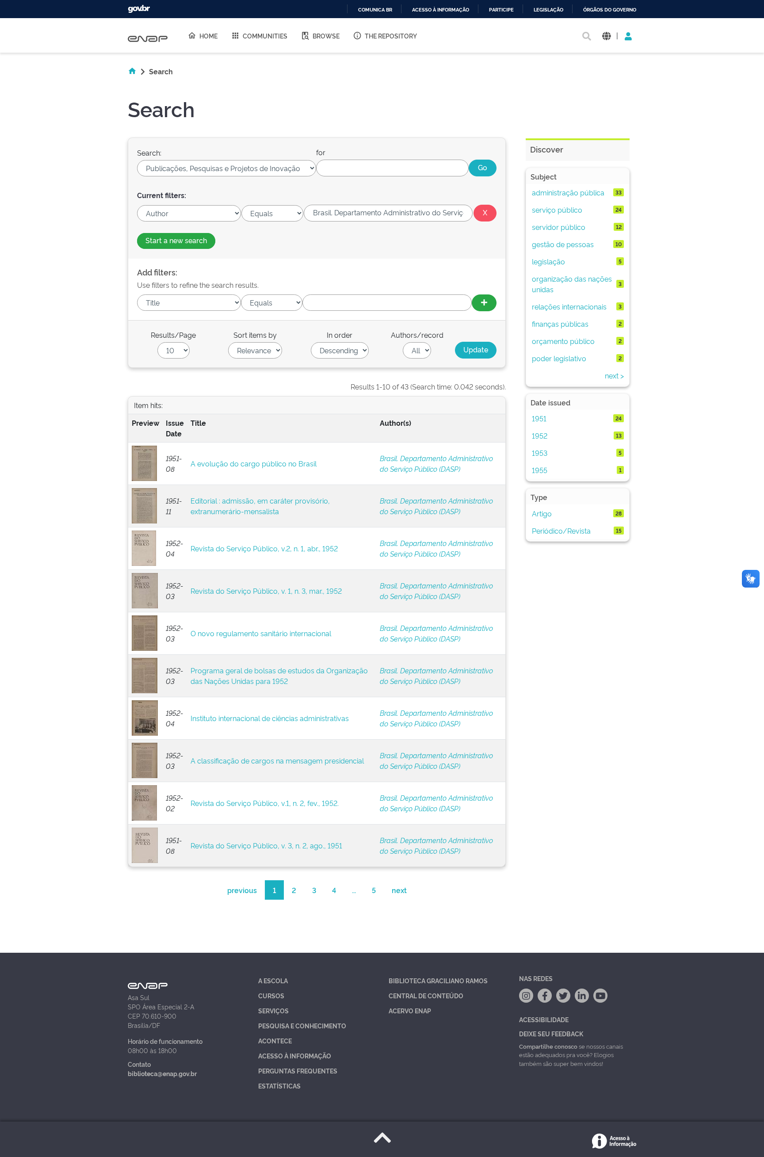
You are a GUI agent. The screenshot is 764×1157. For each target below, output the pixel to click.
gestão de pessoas (563, 244)
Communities (265, 35)
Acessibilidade (544, 1019)
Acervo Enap (410, 1010)
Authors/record (417, 335)
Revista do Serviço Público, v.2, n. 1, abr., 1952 (264, 548)
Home (208, 35)
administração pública (568, 192)
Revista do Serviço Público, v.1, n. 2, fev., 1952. (265, 803)
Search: (149, 152)
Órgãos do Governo (609, 10)
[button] (606, 35)
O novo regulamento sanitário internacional (261, 633)
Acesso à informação (440, 10)
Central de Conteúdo (426, 995)
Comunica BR (375, 10)
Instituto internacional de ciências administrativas (270, 718)
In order (339, 335)
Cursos (271, 995)
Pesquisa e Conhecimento (302, 1025)
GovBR (139, 9)
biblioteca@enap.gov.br (162, 1073)
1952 (539, 435)
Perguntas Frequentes (297, 1070)
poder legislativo (559, 358)
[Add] (484, 302)
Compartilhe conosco (548, 1046)
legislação (548, 261)
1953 (539, 453)
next (399, 890)
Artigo (542, 513)
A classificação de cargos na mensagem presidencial (277, 760)
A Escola (273, 980)
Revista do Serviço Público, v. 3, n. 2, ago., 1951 (266, 845)
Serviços (273, 1010)
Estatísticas (279, 1085)
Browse (326, 35)
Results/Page (173, 335)
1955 (539, 470)
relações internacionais (569, 306)
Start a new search (176, 240)
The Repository (391, 35)
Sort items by (255, 335)
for (320, 152)
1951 (539, 418)
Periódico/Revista (561, 530)
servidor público (558, 227)
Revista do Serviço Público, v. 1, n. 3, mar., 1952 (266, 591)
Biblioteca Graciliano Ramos (438, 980)
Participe (501, 10)
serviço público (557, 209)
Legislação (548, 10)
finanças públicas (560, 323)
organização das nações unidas (572, 284)
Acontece (275, 1040)
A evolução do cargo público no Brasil (254, 463)
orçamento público (563, 341)
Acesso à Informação (294, 1055)
